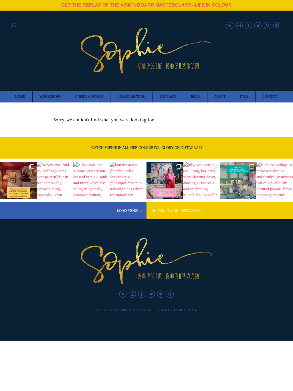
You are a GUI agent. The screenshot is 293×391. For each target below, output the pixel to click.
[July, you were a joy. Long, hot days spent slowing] (201, 180)
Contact (146, 310)
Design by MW (185, 310)
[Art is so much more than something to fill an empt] (164, 180)
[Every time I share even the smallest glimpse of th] (238, 180)
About (164, 310)
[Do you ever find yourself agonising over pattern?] (55, 180)
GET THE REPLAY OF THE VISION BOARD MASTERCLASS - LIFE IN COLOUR (146, 5)
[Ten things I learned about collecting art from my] (18, 180)
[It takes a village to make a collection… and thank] (274, 180)
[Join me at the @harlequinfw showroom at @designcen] (128, 180)
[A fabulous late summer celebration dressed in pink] (91, 180)
